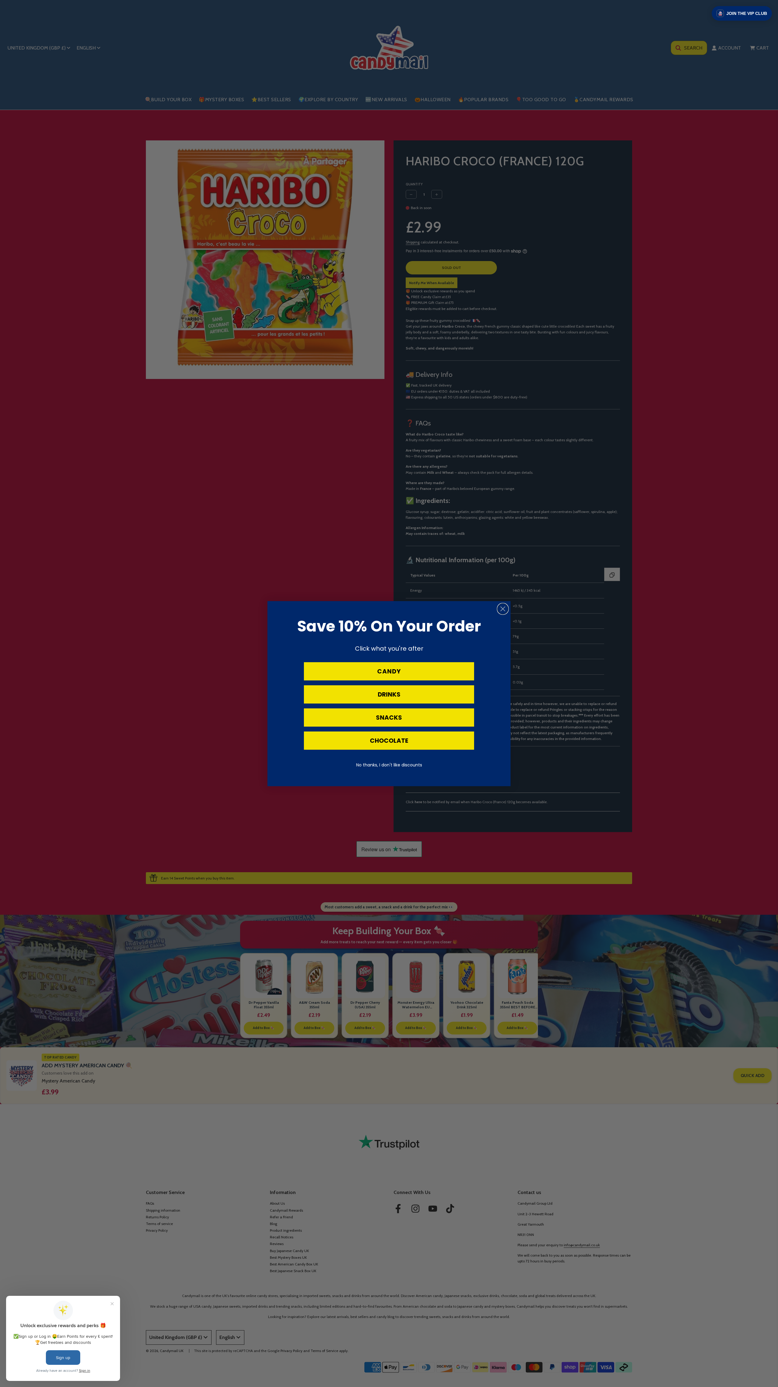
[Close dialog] (502, 609)
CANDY (389, 671)
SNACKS (389, 717)
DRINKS (389, 694)
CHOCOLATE (389, 740)
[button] (742, 13)
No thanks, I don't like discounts (389, 765)
